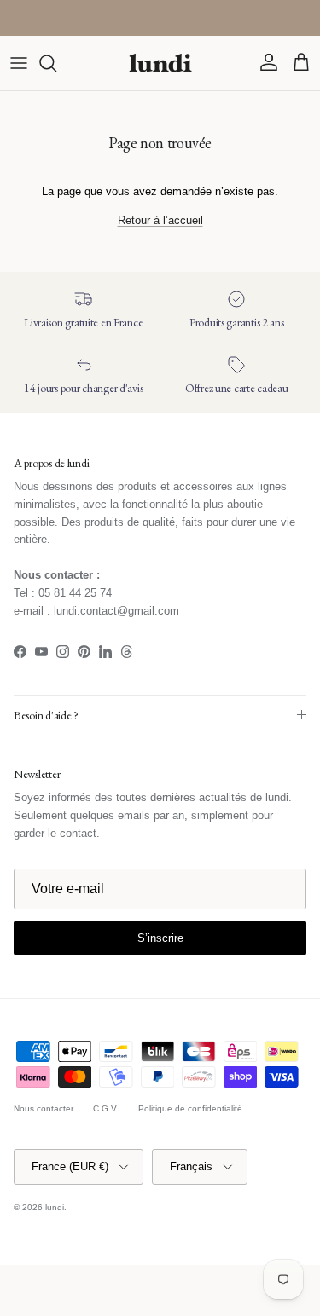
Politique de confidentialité (190, 1108)
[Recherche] (56, 63)
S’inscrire (160, 938)
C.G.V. (106, 1108)
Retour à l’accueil (160, 220)
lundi (54, 1207)
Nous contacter (43, 1108)
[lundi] (160, 63)
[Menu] (19, 63)
